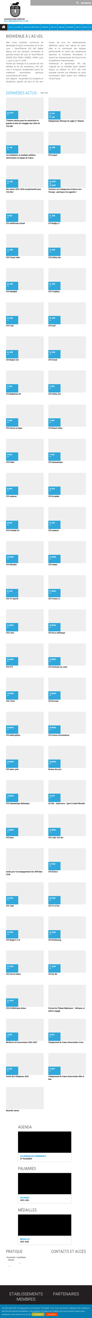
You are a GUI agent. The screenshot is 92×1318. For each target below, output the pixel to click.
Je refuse (51, 1314)
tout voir (44, 92)
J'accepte (38, 1314)
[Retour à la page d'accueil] (15, 9)
